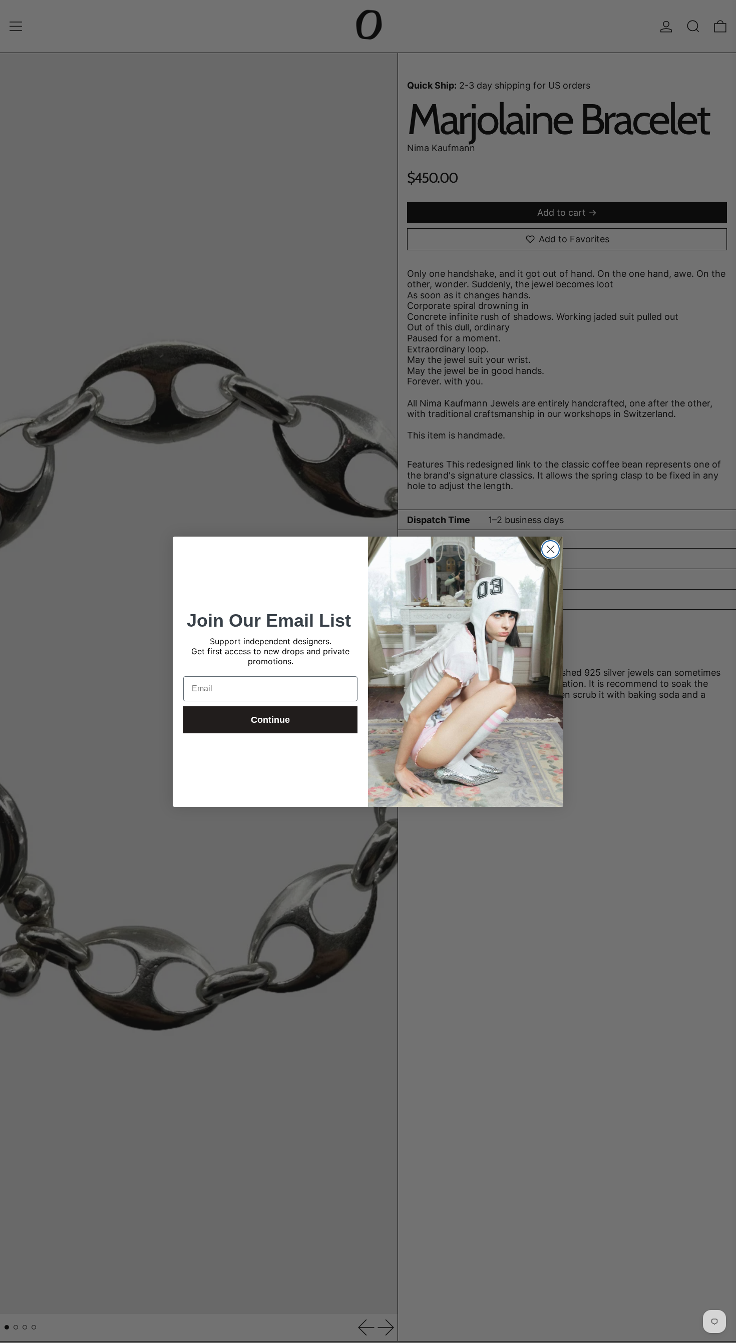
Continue (270, 720)
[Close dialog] (550, 549)
